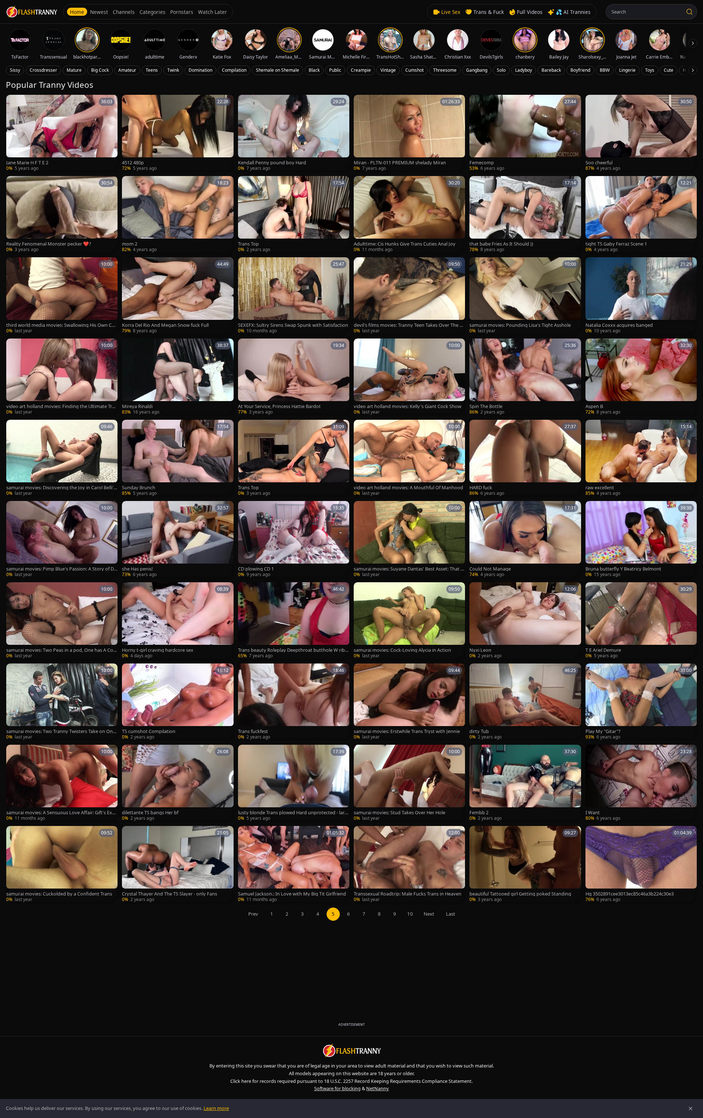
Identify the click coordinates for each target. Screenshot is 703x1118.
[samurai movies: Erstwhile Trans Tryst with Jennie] (409, 701)
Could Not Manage (490, 569)
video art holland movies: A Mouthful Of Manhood (408, 487)
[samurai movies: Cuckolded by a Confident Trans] (62, 864)
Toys (649, 70)
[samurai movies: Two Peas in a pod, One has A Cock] (62, 620)
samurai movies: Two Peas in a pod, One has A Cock (60, 650)
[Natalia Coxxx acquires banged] (641, 295)
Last (450, 914)
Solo (501, 70)
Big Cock (100, 70)
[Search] (689, 11)
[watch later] (14, 103)
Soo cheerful (599, 162)
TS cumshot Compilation (148, 731)
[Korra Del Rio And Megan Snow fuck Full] (177, 295)
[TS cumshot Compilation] (177, 701)
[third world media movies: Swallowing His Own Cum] (62, 295)
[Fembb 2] (525, 783)
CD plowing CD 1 (256, 569)
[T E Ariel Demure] (641, 620)
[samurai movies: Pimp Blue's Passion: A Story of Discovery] (62, 539)
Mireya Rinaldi (137, 406)
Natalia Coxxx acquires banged (619, 325)
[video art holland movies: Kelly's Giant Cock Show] (409, 377)
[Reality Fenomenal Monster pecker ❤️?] (62, 214)
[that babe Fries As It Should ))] (525, 214)
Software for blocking (337, 1088)
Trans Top (248, 244)
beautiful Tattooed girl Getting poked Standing (520, 893)
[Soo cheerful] (641, 133)
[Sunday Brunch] (177, 458)
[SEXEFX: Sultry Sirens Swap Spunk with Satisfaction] (293, 295)
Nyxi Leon (480, 650)
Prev (253, 914)
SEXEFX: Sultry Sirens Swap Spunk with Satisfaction (293, 325)
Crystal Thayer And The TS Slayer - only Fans (169, 893)
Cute (668, 70)
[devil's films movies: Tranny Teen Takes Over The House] (409, 295)
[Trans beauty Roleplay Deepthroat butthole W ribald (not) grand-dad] (293, 620)
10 (410, 914)
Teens (152, 70)
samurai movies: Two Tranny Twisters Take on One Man (60, 731)
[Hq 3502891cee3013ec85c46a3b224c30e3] (641, 864)
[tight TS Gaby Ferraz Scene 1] (641, 214)
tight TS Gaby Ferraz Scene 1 (616, 244)
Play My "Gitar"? (603, 731)
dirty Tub (479, 731)
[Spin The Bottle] (525, 377)
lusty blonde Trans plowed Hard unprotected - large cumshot (292, 812)
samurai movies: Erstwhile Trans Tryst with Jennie (407, 731)
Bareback (551, 70)
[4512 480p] (177, 133)
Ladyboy (523, 70)
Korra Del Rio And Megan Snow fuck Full (165, 325)
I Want (592, 812)
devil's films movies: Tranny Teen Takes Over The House (408, 325)
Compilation (234, 70)
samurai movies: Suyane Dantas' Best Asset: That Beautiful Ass (409, 569)
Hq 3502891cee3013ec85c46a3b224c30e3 (629, 893)
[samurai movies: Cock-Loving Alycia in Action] (409, 620)
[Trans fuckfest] (293, 701)
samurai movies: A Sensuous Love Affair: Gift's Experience (62, 812)
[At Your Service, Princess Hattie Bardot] (293, 377)
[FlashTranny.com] (31, 11)
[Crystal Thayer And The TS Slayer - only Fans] (177, 864)
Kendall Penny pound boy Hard (272, 162)
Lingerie (627, 70)
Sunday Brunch (138, 487)
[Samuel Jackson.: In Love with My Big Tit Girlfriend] (293, 864)
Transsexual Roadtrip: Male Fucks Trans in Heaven (407, 893)
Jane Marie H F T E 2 (27, 162)
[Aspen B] (641, 377)
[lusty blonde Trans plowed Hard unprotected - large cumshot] (293, 783)
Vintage (388, 70)
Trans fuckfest (253, 731)
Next (429, 914)
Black (314, 70)
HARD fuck (480, 487)
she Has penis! (137, 569)
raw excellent (599, 487)
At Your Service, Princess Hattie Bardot (279, 406)
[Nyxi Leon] (525, 620)
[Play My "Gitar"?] (641, 701)
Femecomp (481, 162)
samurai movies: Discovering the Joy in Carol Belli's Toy (61, 487)
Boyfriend (580, 70)
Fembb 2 (478, 812)
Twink (173, 70)
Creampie (361, 70)
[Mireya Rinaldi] (177, 377)
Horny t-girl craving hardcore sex (157, 650)
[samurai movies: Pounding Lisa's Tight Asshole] (525, 295)
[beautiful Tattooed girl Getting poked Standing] (525, 864)
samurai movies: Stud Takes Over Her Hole (399, 812)
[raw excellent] (641, 458)
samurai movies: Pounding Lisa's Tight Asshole (520, 325)
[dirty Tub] (525, 701)
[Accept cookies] (690, 1108)
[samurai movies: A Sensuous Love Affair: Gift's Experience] (62, 783)
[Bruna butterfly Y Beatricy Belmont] (641, 539)
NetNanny (377, 1088)
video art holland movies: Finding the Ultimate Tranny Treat (62, 406)
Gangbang (476, 70)
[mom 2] (177, 214)
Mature (74, 70)
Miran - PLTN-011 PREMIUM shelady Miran (400, 162)
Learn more (216, 1108)
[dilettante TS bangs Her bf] (177, 783)
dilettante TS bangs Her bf (150, 812)
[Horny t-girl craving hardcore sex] (177, 620)
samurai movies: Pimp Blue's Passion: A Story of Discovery (61, 569)
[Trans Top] (293, 214)
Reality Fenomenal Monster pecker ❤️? (48, 244)
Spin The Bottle (485, 406)
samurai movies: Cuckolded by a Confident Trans (59, 893)
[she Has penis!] (177, 539)
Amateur (127, 70)
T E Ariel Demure (603, 650)
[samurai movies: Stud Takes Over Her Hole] (409, 783)
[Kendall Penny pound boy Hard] (293, 133)
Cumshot (414, 70)
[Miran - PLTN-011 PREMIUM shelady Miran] (409, 133)
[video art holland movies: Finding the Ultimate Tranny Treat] (62, 377)
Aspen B (594, 406)
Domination (200, 70)
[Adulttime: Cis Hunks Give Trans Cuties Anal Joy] (409, 214)
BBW (605, 70)
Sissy (15, 70)
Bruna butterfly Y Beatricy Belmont (623, 569)
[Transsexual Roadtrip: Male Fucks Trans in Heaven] (409, 864)
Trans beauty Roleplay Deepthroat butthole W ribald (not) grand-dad (293, 650)
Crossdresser (43, 70)
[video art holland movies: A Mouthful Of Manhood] (409, 458)
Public (335, 70)
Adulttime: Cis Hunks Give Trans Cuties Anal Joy (404, 244)
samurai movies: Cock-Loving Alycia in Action (402, 650)
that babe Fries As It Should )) (501, 244)
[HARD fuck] (525, 458)
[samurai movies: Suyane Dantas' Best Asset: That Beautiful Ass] (409, 539)
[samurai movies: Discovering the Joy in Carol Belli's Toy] (62, 458)
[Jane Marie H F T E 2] (62, 133)
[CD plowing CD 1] (293, 539)
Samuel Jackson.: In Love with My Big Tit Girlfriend (292, 893)
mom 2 (129, 244)
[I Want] (641, 783)
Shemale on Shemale (277, 70)
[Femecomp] (525, 133)
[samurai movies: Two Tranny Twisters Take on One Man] (62, 701)
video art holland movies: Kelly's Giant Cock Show (407, 406)
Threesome (445, 70)
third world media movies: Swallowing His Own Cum (60, 325)
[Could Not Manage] (525, 539)
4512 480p (133, 162)
